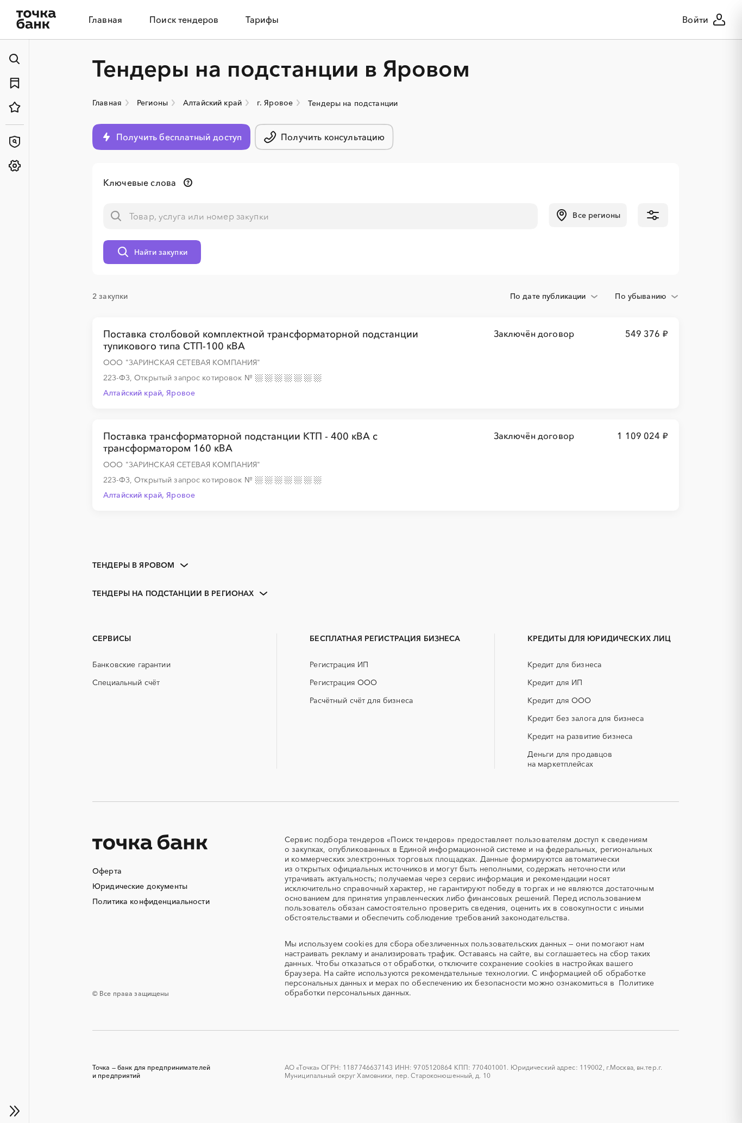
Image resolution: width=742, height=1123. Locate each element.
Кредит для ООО (559, 700)
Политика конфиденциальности (151, 901)
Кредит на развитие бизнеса (580, 736)
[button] (588, 215)
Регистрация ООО (343, 682)
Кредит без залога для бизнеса (585, 718)
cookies (359, 944)
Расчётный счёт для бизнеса (361, 700)
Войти (695, 19)
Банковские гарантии (131, 664)
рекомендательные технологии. (470, 973)
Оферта (107, 871)
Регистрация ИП (339, 664)
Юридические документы (139, 886)
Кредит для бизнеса (564, 664)
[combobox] (554, 296)
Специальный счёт (126, 682)
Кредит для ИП (555, 682)
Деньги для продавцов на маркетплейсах (570, 759)
